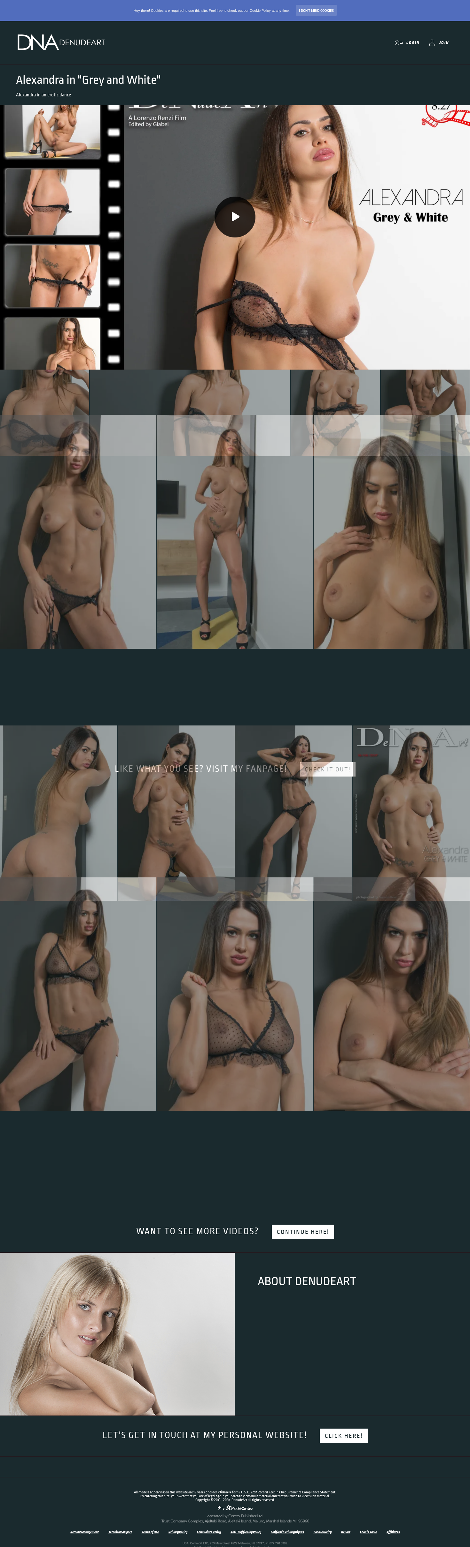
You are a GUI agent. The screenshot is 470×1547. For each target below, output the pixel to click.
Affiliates (393, 1532)
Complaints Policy (209, 1532)
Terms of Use (150, 1532)
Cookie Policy (323, 1532)
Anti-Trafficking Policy (246, 1532)
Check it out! (327, 769)
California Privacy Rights (287, 1532)
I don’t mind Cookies (316, 10)
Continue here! (303, 1232)
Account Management (84, 1532)
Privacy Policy (177, 1532)
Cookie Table (368, 1532)
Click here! (344, 1436)
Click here (224, 1492)
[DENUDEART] (61, 43)
